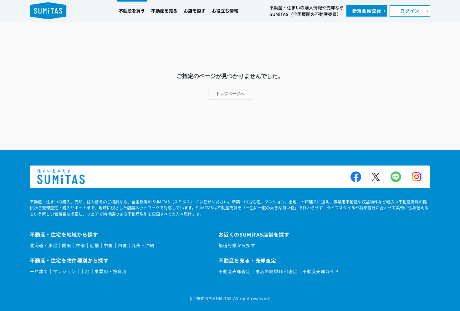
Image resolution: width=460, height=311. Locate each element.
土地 (84, 271)
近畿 (94, 245)
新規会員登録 (366, 11)
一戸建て (39, 271)
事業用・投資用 (111, 271)
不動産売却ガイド (320, 271)
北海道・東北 (43, 245)
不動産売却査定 (234, 271)
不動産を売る (164, 11)
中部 (80, 245)
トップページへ (230, 93)
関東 (66, 245)
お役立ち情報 (225, 11)
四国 (122, 245)
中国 (108, 245)
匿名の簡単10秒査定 (276, 271)
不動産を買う (132, 11)
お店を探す (195, 11)
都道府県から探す (236, 245)
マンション (64, 271)
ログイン (410, 11)
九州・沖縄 (143, 245)
